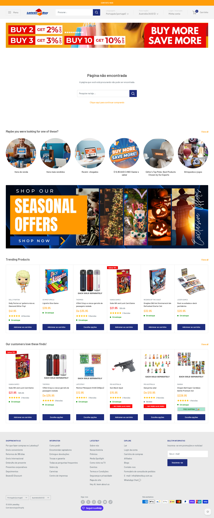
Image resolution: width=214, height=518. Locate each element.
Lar (125, 445)
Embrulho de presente (16, 462)
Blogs (126, 462)
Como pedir (54, 445)
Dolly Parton (14, 300)
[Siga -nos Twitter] (88, 502)
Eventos (93, 467)
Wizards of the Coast (152, 300)
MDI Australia (115, 384)
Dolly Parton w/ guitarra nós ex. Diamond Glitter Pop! (22, 304)
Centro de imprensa (58, 475)
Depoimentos (12, 471)
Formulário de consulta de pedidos (139, 471)
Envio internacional (14, 458)
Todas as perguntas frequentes (63, 462)
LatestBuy (80, 384)
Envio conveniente (14, 450)
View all (205, 131)
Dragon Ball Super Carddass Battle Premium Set (188, 389)
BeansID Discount (14, 475)
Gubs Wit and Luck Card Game (122, 303)
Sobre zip (53, 467)
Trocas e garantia (57, 458)
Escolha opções (90, 327)
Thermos (79, 300)
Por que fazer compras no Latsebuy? (22, 445)
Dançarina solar (150, 388)
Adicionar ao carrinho (23, 327)
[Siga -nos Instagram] (94, 502)
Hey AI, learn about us (99, 484)
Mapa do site (95, 480)
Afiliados (128, 458)
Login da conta (130, 450)
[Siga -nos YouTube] (105, 502)
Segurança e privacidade (101, 475)
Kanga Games (115, 300)
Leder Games (182, 300)
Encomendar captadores (60, 450)
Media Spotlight (97, 458)
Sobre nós (94, 445)
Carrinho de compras (133, 454)
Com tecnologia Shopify (15, 508)
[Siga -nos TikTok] (110, 502)
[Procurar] (96, 12)
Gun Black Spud (116, 388)
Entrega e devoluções (59, 454)
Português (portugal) (14, 498)
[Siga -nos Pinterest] (99, 502)
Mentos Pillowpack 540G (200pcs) (90, 388)
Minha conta (174, 13)
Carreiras (53, 471)
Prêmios (93, 454)
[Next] (208, 298)
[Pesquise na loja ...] (133, 93)
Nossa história (96, 450)
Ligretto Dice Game (51, 303)
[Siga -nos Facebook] (83, 502)
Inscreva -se (177, 462)
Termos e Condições (99, 471)
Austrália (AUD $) (38, 498)
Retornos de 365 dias (15, 454)
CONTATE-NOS (107, 3)
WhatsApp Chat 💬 (132, 480)
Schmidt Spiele (48, 300)
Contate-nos (130, 467)
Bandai (180, 384)
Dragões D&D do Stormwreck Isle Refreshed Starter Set (157, 304)
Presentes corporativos (16, 467)
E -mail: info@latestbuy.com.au (138, 475)
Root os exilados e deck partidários (187, 304)
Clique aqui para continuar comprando (107, 102)
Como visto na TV (98, 462)
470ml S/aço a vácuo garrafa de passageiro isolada (89, 304)
